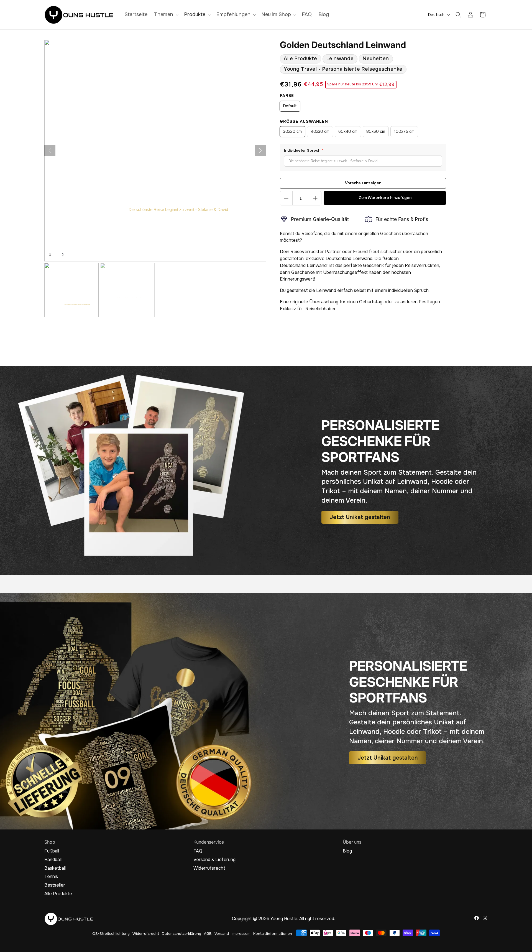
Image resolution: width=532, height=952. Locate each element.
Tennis (51, 876)
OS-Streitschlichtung (111, 933)
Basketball (55, 868)
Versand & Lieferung (214, 859)
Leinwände (340, 58)
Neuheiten (376, 58)
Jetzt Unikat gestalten (360, 516)
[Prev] (49, 150)
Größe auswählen (304, 121)
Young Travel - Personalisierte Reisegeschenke (343, 69)
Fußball (51, 851)
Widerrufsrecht (209, 868)
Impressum (241, 933)
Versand (221, 933)
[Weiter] (260, 150)
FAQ (197, 851)
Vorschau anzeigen (363, 182)
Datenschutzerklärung (181, 933)
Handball (53, 859)
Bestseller (54, 885)
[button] (166, 14)
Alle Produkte (300, 58)
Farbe (287, 95)
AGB (208, 933)
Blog (347, 851)
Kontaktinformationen (272, 933)
